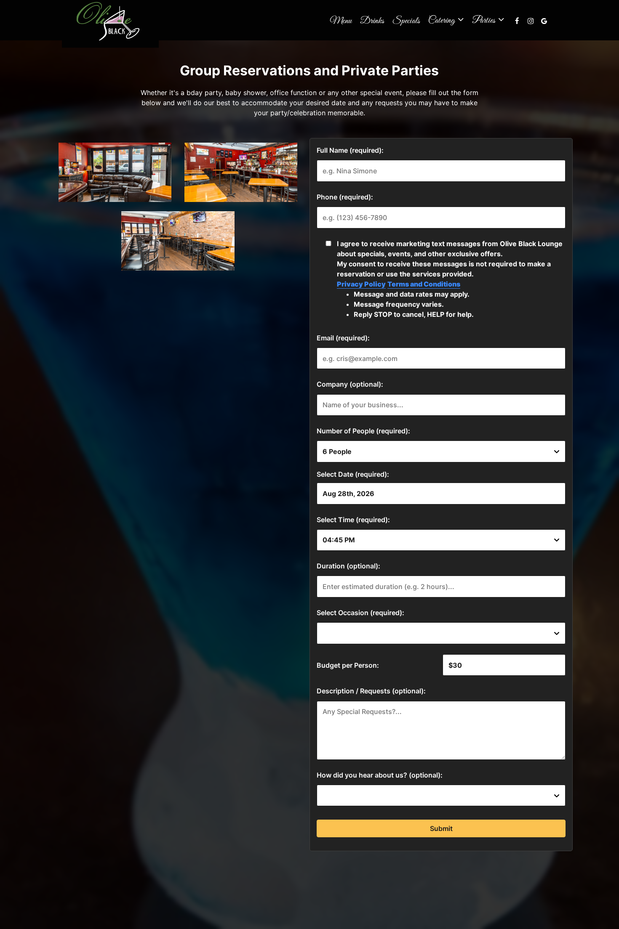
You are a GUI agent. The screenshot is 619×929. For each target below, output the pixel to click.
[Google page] (544, 21)
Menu (341, 21)
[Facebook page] (517, 21)
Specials (406, 21)
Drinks (372, 21)
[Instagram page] (530, 21)
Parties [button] (484, 20)
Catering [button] (442, 20)
